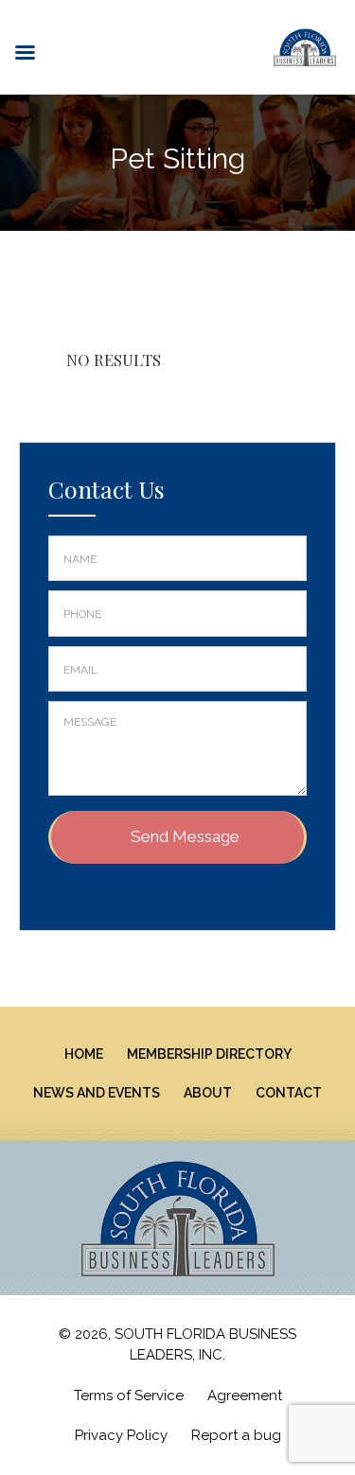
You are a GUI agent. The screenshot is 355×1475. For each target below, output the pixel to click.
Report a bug (236, 1435)
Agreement (244, 1395)
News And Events (96, 1092)
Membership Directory (209, 1054)
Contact (289, 1092)
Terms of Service (129, 1395)
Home (83, 1054)
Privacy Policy (121, 1435)
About (208, 1092)
